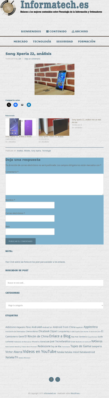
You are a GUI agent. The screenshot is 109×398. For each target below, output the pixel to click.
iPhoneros (36, 342)
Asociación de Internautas (15, 331)
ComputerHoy (64, 331)
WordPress (75, 393)
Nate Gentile (9, 347)
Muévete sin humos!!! (83, 342)
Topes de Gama (80, 346)
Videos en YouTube (39, 351)
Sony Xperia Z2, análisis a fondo (18, 136)
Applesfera (91, 327)
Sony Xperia (36, 151)
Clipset (53, 331)
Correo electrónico (15, 213)
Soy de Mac (56, 346)
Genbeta (83, 337)
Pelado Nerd (26, 347)
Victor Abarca (13, 352)
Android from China (64, 327)
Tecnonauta (66, 347)
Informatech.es (54, 13)
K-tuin (73, 342)
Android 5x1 (47, 327)
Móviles (27, 151)
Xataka (60, 352)
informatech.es (50, 393)
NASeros (96, 341)
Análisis (20, 151)
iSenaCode (45, 341)
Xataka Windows (24, 358)
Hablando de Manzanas (22, 342)
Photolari (33, 347)
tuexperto (96, 346)
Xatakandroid (87, 352)
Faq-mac (75, 337)
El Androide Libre (95, 331)
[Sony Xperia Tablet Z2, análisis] (54, 127)
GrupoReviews (92, 337)
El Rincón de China (36, 336)
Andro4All (37, 327)
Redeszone (44, 346)
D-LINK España (75, 331)
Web (7, 226)
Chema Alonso (32, 331)
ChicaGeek (44, 331)
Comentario (11, 172)
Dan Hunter (84, 331)
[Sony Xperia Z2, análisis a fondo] (20, 127)
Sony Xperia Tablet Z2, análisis (51, 136)
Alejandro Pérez (23, 327)
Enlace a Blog (59, 336)
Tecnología (46, 151)
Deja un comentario (32, 59)
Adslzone (10, 327)
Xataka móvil (71, 352)
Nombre (10, 200)
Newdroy (18, 347)
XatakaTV (11, 357)
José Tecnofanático (60, 341)
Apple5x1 (79, 327)
